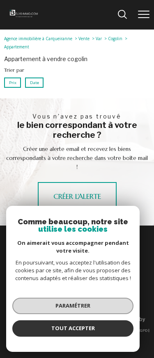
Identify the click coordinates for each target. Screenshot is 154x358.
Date (34, 82)
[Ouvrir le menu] (143, 15)
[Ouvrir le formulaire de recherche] (122, 15)
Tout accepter (73, 328)
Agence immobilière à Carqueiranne (38, 38)
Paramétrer (72, 305)
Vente (84, 38)
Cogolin (115, 38)
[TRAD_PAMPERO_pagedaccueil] (24, 15)
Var (99, 38)
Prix (12, 82)
